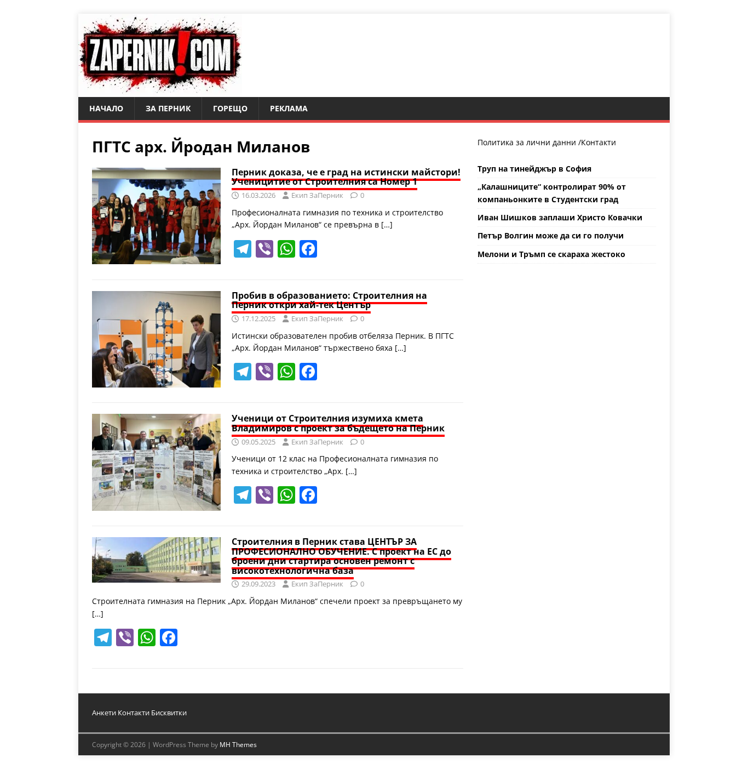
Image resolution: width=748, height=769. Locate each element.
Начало (106, 108)
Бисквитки (169, 712)
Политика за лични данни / (529, 142)
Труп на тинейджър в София (534, 168)
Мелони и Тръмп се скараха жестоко (551, 254)
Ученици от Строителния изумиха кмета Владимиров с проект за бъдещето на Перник (338, 423)
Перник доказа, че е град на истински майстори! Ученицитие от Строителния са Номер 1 (346, 177)
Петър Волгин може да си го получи (550, 235)
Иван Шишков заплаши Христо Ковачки (559, 217)
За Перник (168, 108)
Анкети (104, 712)
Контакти (598, 142)
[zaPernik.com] (160, 91)
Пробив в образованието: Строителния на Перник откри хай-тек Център (329, 300)
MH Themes (238, 744)
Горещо (230, 108)
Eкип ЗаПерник (317, 195)
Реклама (289, 108)
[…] (387, 224)
